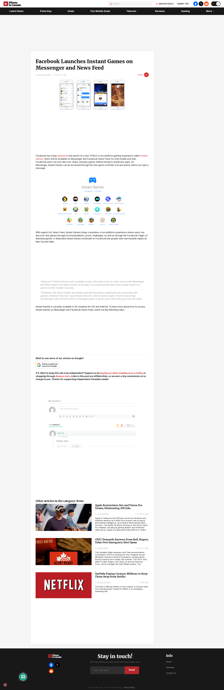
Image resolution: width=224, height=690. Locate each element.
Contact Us (171, 673)
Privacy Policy (129, 687)
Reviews (160, 11)
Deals (71, 11)
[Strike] (70, 416)
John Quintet (103, 514)
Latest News (16, 11)
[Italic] (63, 416)
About (169, 662)
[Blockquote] (80, 416)
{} (89, 416)
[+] (93, 416)
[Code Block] (83, 416)
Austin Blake (102, 548)
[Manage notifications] (5, 685)
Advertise (170, 667)
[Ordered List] (73, 416)
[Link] (86, 416)
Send (132, 669)
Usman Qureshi (44, 75)
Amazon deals (166, 4)
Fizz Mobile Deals (100, 11)
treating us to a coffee (130, 373)
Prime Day (45, 11)
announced (63, 155)
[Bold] (60, 416)
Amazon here (63, 376)
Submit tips (183, 4)
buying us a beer (109, 373)
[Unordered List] (76, 416)
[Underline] (67, 416)
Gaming (185, 11)
